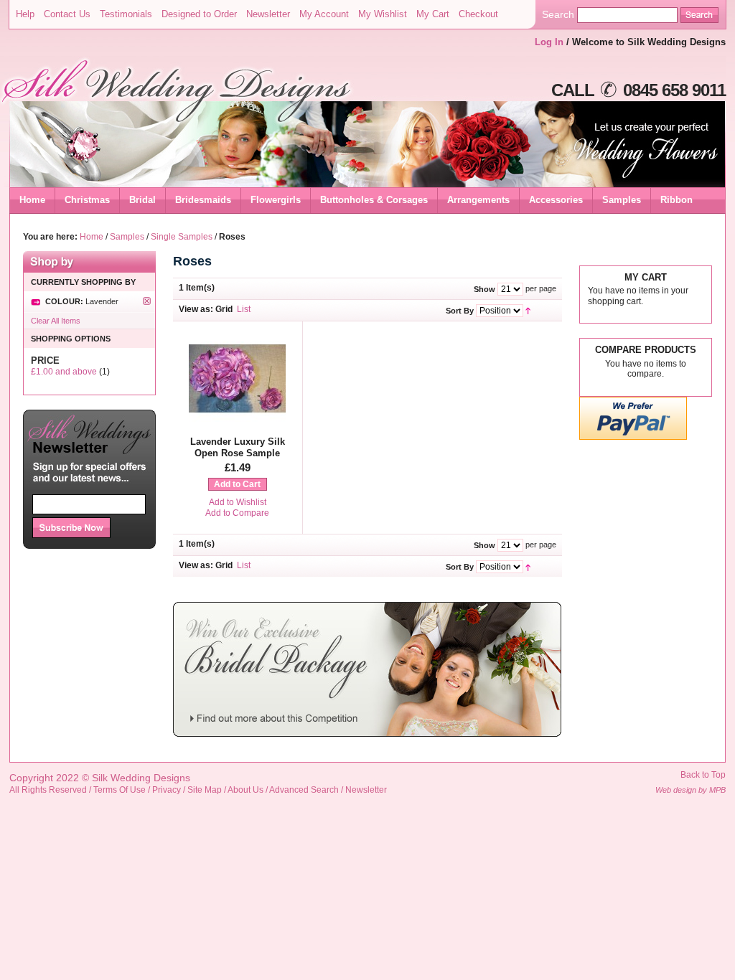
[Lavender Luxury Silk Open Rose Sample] (237, 424)
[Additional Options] (633, 437)
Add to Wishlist (237, 502)
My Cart (432, 14)
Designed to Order (199, 14)
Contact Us (67, 14)
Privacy (166, 790)
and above (64, 372)
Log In (549, 42)
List (244, 309)
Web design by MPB (690, 790)
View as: (196, 309)
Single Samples (181, 237)
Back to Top (703, 775)
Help (25, 14)
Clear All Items (55, 320)
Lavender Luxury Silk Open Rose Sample (237, 447)
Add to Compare (237, 513)
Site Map (204, 790)
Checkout (478, 14)
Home (32, 199)
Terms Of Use (119, 790)
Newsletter (268, 14)
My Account (324, 14)
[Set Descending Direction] (527, 310)
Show (484, 288)
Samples (127, 237)
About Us (245, 790)
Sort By (460, 310)
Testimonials (126, 14)
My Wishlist (382, 14)
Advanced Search (304, 790)
